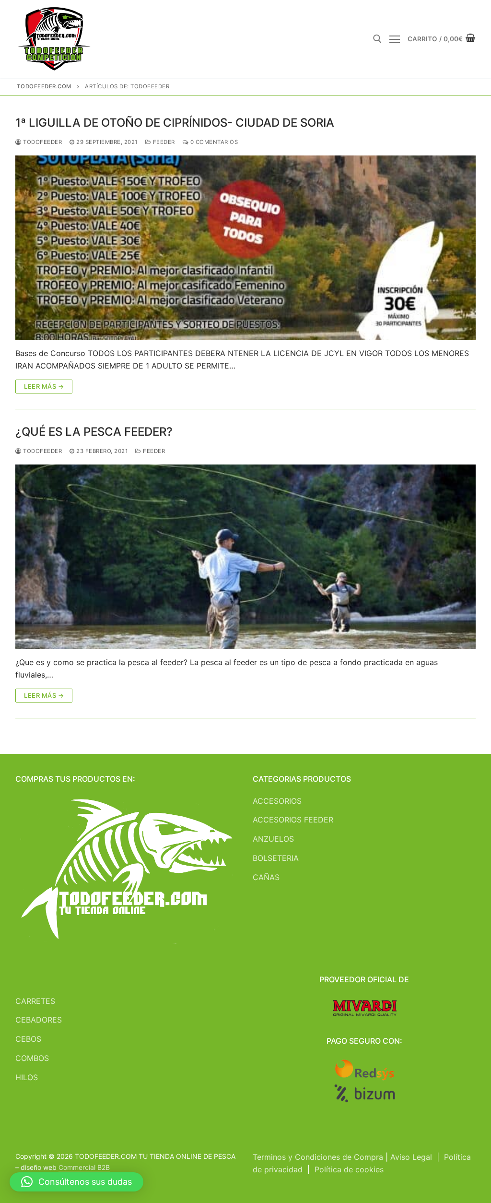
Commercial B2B (84, 1167)
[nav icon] (394, 39)
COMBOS (32, 1058)
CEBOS (28, 1039)
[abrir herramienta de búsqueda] (377, 39)
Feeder (163, 142)
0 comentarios (213, 142)
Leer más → (44, 386)
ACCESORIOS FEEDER (293, 819)
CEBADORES (38, 1019)
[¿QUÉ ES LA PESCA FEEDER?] (245, 557)
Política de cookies (349, 1169)
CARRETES (35, 1001)
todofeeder (42, 142)
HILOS (26, 1077)
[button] (76, 1181)
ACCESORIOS (277, 801)
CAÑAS (266, 877)
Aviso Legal (411, 1157)
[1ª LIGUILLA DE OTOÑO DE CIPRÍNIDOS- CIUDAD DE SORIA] (245, 247)
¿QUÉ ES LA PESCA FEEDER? (94, 432)
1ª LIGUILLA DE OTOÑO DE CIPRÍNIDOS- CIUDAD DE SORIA (174, 123)
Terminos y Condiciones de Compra (318, 1157)
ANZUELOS (273, 839)
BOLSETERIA (276, 858)
